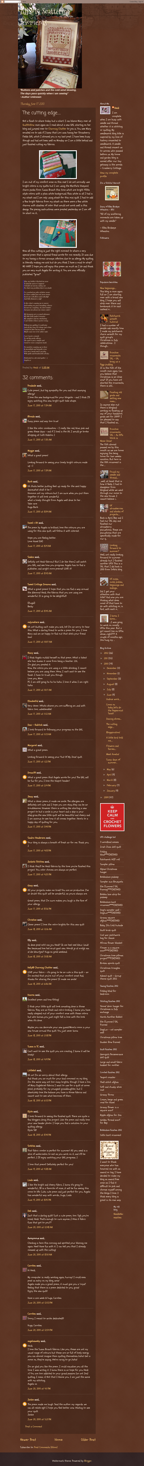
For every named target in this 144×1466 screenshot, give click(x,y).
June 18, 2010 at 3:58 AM (40, 956)
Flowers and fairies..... (112, 747)
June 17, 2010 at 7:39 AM (39, 470)
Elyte (30, 1111)
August (111, 684)
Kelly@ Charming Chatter (40, 967)
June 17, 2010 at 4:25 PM (39, 874)
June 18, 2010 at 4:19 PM (39, 1059)
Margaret (32, 745)
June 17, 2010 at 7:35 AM (40, 439)
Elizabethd (33, 701)
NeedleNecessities (118, 1215)
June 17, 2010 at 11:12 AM (39, 714)
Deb (29, 1211)
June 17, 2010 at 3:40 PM (39, 826)
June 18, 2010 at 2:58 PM (39, 1035)
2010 (106, 663)
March (110, 780)
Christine (32, 919)
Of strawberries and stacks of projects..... (116, 510)
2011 (106, 658)
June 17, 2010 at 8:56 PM (39, 908)
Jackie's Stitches (36, 861)
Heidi (116, 108)
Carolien (32, 1265)
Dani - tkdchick (35, 725)
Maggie (31, 450)
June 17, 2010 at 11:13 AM (39, 734)
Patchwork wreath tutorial (115, 319)
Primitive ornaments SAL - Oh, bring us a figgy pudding (110, 358)
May (109, 769)
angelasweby (34, 1341)
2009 (106, 797)
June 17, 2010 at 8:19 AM (39, 546)
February (112, 785)
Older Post (88, 1439)
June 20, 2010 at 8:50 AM (40, 1254)
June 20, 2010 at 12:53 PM (40, 1302)
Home (59, 1439)
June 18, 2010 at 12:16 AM (40, 929)
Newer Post (28, 1439)
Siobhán (31, 1146)
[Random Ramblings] (112, 200)
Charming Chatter (57, 129)
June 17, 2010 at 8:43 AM (40, 573)
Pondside (32, 385)
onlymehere (33, 622)
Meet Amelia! (112, 754)
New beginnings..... (108, 288)
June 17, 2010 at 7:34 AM (40, 405)
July (109, 689)
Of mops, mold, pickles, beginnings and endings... (117, 583)
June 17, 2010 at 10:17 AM (40, 690)
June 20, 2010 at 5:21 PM (39, 1419)
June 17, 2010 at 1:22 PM (39, 761)
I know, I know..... (114, 617)
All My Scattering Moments (45, 17)
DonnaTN (32, 772)
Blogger (88, 1461)
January (111, 790)
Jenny (30, 796)
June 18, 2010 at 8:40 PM (39, 1135)
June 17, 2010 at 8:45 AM (40, 611)
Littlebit (32, 1070)
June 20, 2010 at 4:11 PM (39, 1388)
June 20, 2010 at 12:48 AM (40, 1227)
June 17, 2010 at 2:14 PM (39, 785)
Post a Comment (33, 1426)
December (112, 668)
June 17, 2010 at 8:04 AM (39, 511)
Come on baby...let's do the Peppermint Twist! (114, 709)
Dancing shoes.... (114, 718)
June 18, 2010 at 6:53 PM (39, 1100)
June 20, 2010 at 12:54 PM (40, 1330)
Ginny (30, 885)
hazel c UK (33, 522)
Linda (30, 1180)
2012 (106, 653)
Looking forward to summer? (115, 548)
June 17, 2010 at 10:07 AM (40, 642)
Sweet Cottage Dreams (39, 584)
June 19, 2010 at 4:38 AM (39, 1169)
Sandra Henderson (36, 837)
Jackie (31, 1399)
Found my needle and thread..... (115, 474)
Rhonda (31, 416)
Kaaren (31, 995)
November (112, 673)
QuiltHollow (28, 125)
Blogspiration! (113, 732)
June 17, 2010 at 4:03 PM (39, 850)
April (109, 774)
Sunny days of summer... (113, 761)
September (112, 678)
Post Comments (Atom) (45, 1447)
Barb (30, 481)
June (109, 694)
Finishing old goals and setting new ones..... (116, 397)
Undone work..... (113, 699)
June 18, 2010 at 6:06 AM (39, 984)
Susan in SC (33, 1046)
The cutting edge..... (111, 725)
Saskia (31, 557)
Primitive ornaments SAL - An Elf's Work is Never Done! (111, 435)
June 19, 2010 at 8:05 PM (39, 1200)
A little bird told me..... (114, 739)
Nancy (30, 653)
